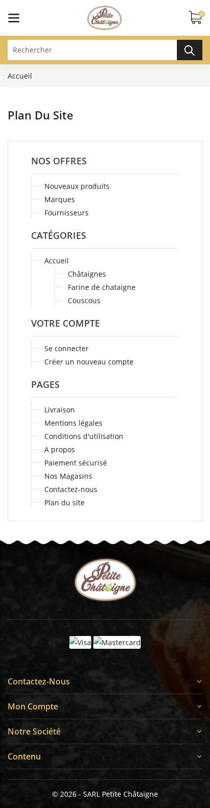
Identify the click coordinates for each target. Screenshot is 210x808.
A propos (59, 449)
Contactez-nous (70, 489)
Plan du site (64, 502)
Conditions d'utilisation (83, 436)
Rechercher (189, 50)
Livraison (59, 409)
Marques (59, 199)
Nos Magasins (68, 476)
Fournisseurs (66, 212)
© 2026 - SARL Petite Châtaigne (105, 794)
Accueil (56, 260)
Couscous (84, 300)
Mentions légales (73, 423)
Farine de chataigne (102, 287)
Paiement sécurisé (75, 463)
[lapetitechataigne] (105, 580)
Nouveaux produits (77, 186)
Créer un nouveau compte (89, 361)
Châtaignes (87, 274)
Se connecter (66, 348)
